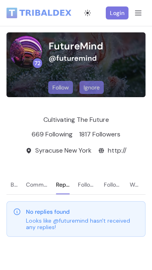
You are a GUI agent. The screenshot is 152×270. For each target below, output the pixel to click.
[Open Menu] (138, 13)
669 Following (52, 134)
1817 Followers (99, 134)
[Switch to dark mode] (87, 13)
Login (117, 13)
